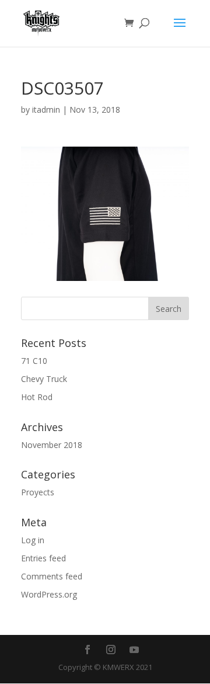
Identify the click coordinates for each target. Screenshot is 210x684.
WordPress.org (49, 594)
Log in (32, 540)
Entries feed (43, 558)
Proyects (37, 492)
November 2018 (51, 444)
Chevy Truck (44, 378)
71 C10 (34, 360)
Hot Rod (36, 396)
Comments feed (51, 576)
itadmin (46, 109)
